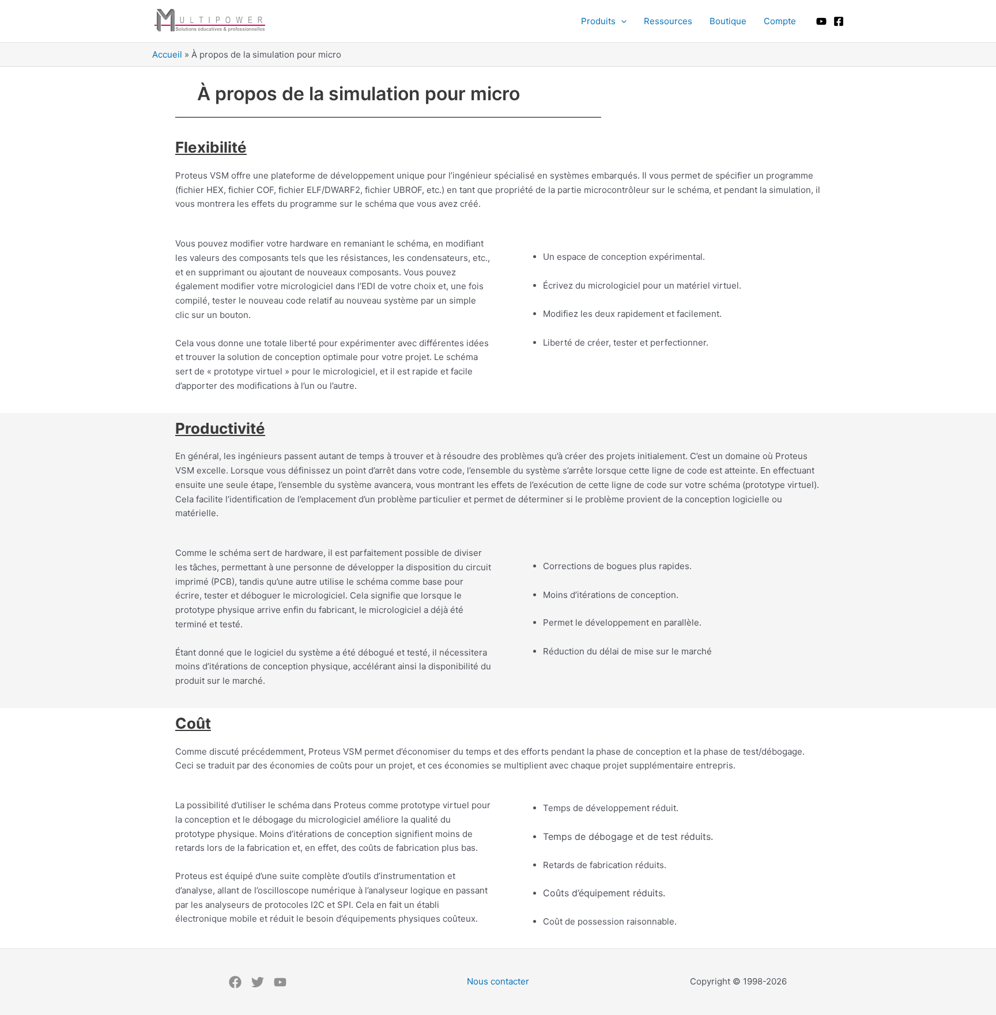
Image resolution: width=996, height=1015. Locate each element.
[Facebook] (838, 21)
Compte (780, 21)
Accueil (167, 54)
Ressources (668, 21)
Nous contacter (498, 981)
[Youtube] (821, 21)
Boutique (728, 21)
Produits (598, 21)
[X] (257, 982)
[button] (621, 21)
